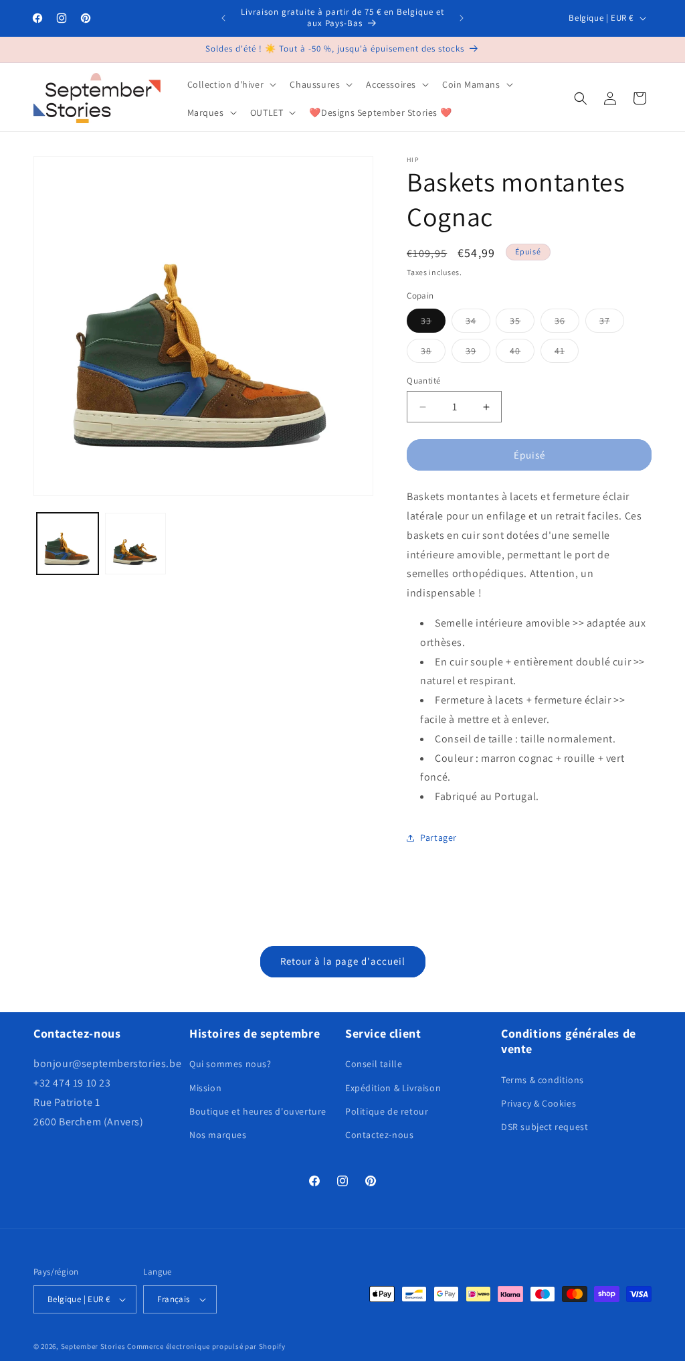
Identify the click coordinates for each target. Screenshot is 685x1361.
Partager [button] (438, 837)
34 (478, 323)
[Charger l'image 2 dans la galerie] (136, 543)
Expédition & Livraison (393, 1088)
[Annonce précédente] (223, 18)
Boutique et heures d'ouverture (257, 1111)
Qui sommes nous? (230, 1064)
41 (567, 353)
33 (433, 323)
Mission (205, 1088)
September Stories (93, 1346)
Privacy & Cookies (538, 1103)
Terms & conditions (542, 1080)
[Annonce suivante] (461, 18)
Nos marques (218, 1135)
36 (567, 323)
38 (433, 353)
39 (478, 353)
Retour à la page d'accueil (342, 961)
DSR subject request (544, 1127)
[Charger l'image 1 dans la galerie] (67, 543)
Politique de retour (386, 1111)
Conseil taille (373, 1064)
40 (522, 353)
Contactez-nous (379, 1135)
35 (522, 323)
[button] (230, 84)
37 (611, 323)
